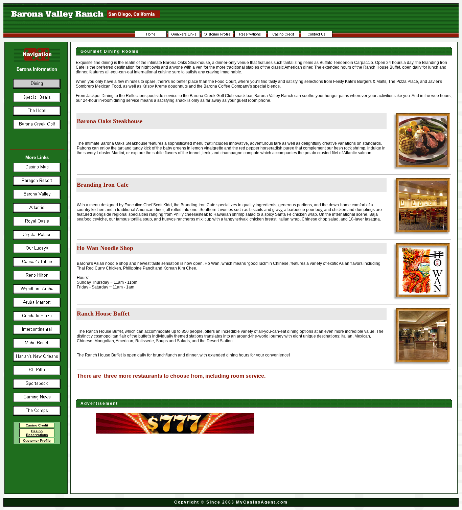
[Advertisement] (175, 453)
